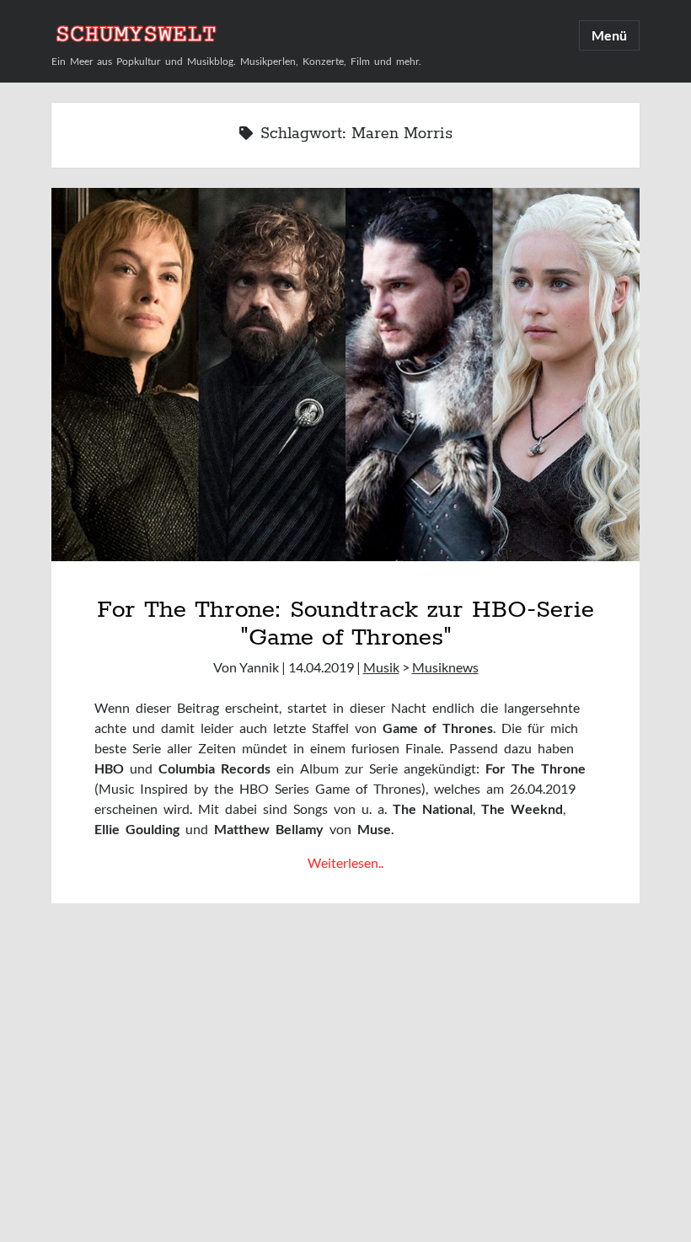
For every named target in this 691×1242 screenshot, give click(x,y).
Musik (381, 667)
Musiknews (445, 667)
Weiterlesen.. (345, 862)
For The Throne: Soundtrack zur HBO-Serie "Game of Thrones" (345, 623)
